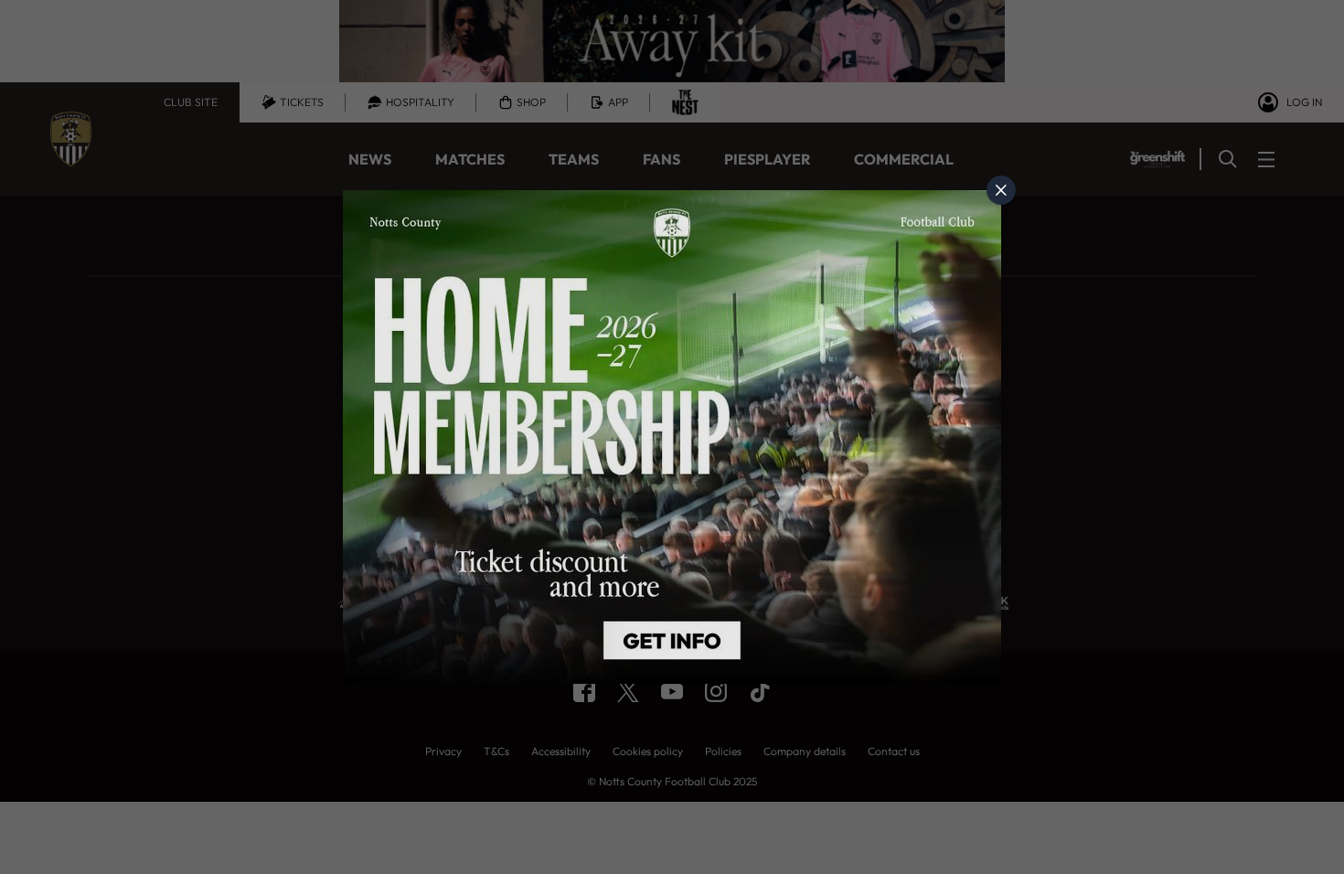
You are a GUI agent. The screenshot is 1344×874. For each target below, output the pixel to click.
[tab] (1001, 190)
